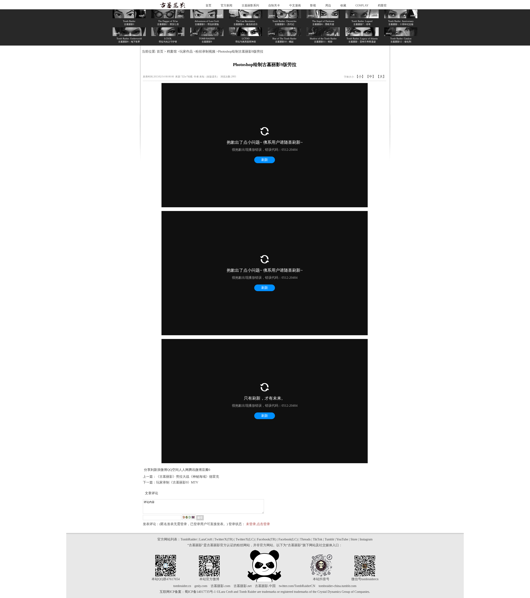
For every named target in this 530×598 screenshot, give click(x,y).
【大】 (381, 76)
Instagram (366, 539)
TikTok (317, 539)
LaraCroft (205, 539)
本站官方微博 (209, 579)
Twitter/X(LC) (245, 539)
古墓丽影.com (220, 586)
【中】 (371, 76)
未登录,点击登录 (258, 524)
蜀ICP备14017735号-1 (200, 591)
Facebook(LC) (288, 539)
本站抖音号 (321, 579)
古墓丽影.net (243, 586)
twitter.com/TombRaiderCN (297, 586)
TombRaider (189, 539)
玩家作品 (186, 51)
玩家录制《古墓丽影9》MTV (177, 482)
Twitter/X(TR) (223, 539)
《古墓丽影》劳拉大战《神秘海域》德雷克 (187, 476)
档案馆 (382, 5)
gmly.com (200, 586)
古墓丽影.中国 (265, 586)
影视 (313, 5)
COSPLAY (362, 5)
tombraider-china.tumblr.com (337, 586)
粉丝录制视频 (205, 51)
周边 (328, 5)
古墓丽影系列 (250, 5)
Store (354, 539)
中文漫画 (295, 5)
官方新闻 (226, 5)
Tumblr (329, 539)
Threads (305, 539)
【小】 (360, 76)
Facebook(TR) (266, 539)
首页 (208, 5)
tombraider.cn (182, 586)
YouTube (342, 539)
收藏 (343, 5)
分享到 (149, 469)
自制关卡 (274, 5)
